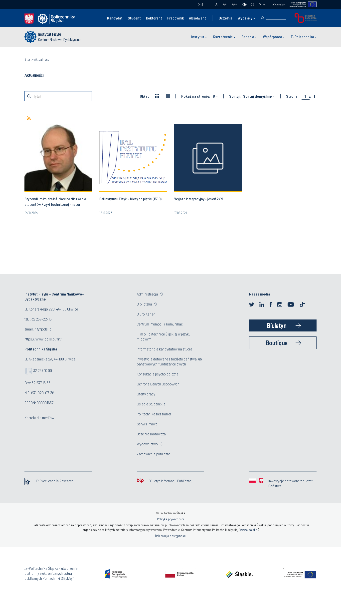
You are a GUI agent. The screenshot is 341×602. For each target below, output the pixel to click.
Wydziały (245, 17)
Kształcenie (223, 36)
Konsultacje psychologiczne (157, 373)
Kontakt (279, 4)
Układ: (145, 96)
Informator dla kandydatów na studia (164, 348)
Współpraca (272, 36)
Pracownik (175, 17)
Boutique (277, 342)
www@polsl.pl (249, 530)
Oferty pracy (146, 393)
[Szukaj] (262, 17)
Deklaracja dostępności (170, 536)
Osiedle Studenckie (151, 403)
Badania (247, 36)
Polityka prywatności (170, 519)
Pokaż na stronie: (195, 96)
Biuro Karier (146, 313)
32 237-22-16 (41, 318)
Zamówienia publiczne (153, 453)
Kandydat (115, 17)
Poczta (200, 4)
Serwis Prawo (147, 423)
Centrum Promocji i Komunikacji (161, 323)
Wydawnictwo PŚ (150, 443)
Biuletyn (276, 325)
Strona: (292, 96)
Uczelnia (225, 17)
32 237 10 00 (42, 370)
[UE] (301, 4)
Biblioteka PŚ (147, 303)
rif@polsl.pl (43, 328)
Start (27, 59)
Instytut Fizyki (49, 34)
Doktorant (154, 17)
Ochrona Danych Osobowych (158, 383)
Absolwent (197, 17)
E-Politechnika (302, 36)
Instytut (197, 36)
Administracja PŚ (150, 294)
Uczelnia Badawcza (151, 433)
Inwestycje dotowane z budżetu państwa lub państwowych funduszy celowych (169, 361)
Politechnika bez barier (154, 413)
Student (134, 17)
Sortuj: (235, 96)
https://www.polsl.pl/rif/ (43, 338)
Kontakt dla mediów (39, 417)
